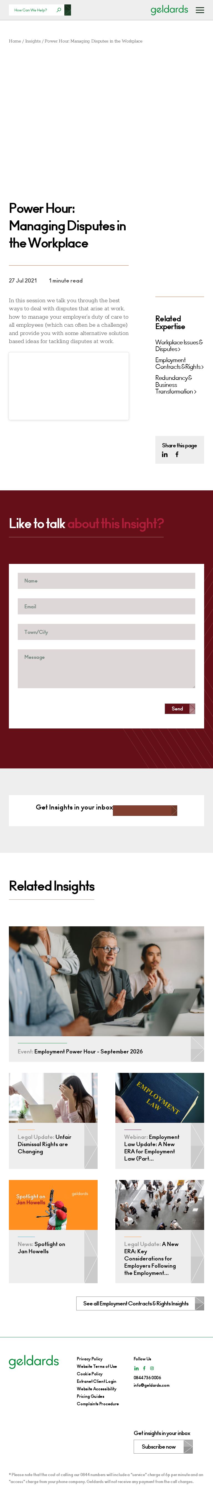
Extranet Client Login (96, 1381)
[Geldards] (169, 10)
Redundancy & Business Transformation (174, 384)
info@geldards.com (152, 1385)
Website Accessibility (96, 1388)
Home (15, 41)
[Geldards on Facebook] (177, 454)
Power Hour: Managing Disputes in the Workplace (93, 41)
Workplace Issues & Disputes (178, 346)
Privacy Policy (90, 1358)
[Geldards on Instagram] (152, 1368)
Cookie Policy (90, 1373)
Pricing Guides (90, 1396)
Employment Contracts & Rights (177, 363)
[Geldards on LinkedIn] (165, 454)
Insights (32, 41)
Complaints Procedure (98, 1403)
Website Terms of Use (97, 1366)
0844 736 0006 (147, 1377)
